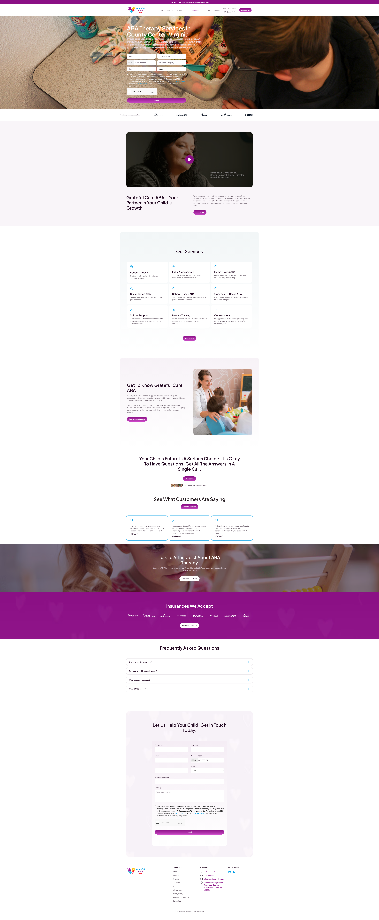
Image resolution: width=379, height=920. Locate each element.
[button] (170, 10)
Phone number (196, 756)
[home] (136, 10)
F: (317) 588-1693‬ (229, 12)
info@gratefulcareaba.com (214, 879)
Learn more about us (137, 419)
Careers (217, 10)
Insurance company (162, 777)
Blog (208, 10)
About (169, 10)
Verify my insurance (189, 625)
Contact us (200, 212)
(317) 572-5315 (179, 81)
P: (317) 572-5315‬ (229, 8)
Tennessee (208, 885)
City (156, 766)
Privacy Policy (200, 813)
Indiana (220, 883)
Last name (194, 745)
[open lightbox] (189, 159)
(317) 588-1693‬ (209, 875)
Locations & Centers (193, 10)
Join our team (177, 890)
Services (180, 10)
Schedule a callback (189, 579)
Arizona (207, 887)
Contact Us (245, 10)
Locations (176, 883)
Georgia (216, 885)
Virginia (207, 890)
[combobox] (130, 62)
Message (158, 788)
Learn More (189, 338)
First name (159, 745)
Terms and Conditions (181, 897)
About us (176, 875)
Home (161, 10)
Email (157, 756)
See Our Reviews (189, 507)
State (193, 766)
